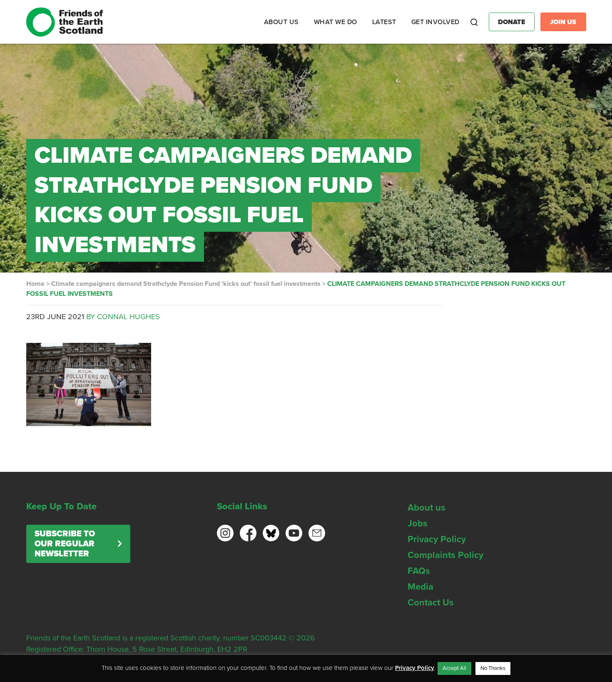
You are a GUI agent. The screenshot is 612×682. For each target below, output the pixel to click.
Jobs (418, 523)
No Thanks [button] (492, 668)
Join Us (563, 22)
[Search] (474, 22)
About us (426, 507)
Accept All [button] (454, 668)
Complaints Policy (445, 555)
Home (35, 284)
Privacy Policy (437, 539)
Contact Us (431, 602)
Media (420, 586)
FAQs (419, 570)
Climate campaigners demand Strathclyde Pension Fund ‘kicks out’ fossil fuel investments (186, 284)
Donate (511, 22)
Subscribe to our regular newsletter (65, 544)
